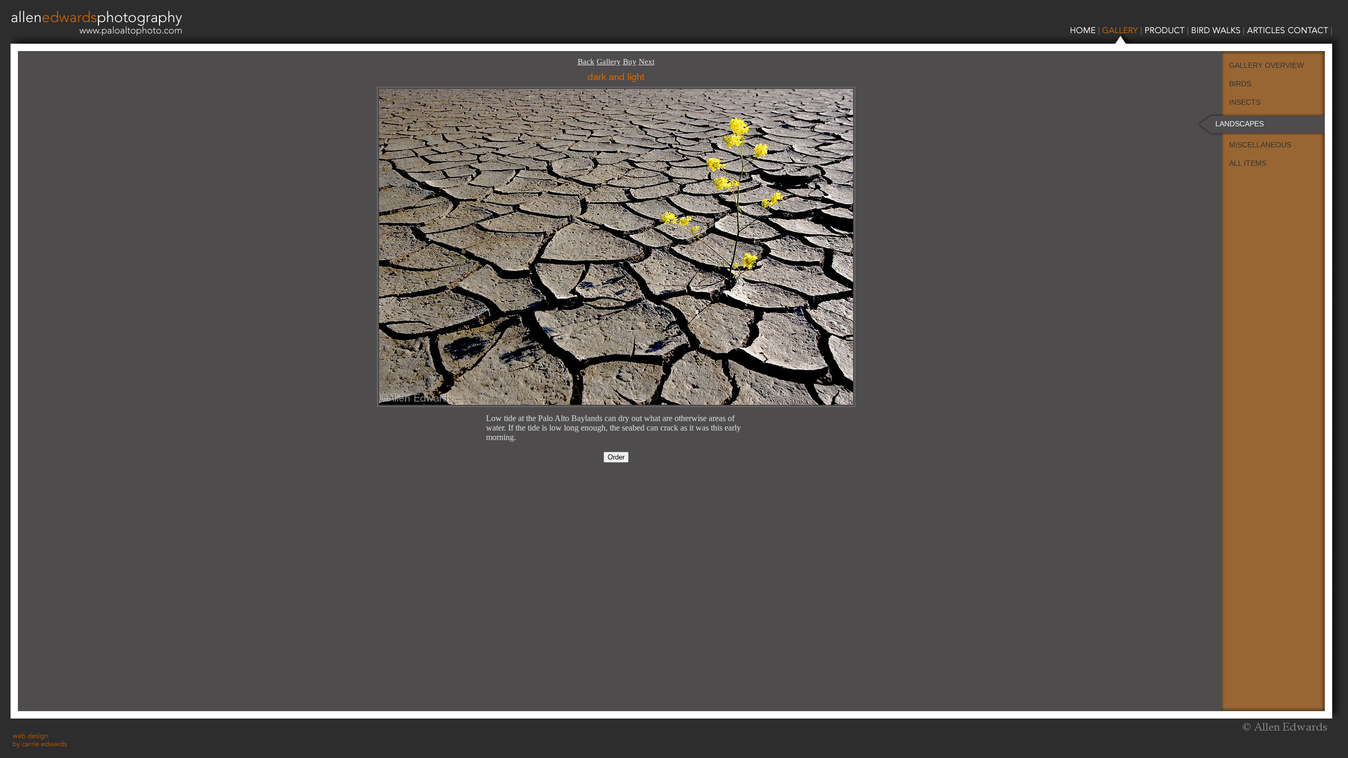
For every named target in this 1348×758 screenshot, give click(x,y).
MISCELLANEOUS (1260, 145)
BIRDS (1240, 83)
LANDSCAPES (1239, 123)
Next (647, 61)
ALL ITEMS (1247, 163)
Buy (630, 61)
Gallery (609, 61)
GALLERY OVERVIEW (1266, 65)
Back (586, 61)
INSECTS (1245, 102)
